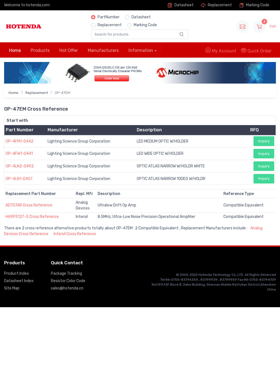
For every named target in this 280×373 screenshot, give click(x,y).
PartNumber (108, 17)
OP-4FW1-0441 (19, 153)
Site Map (11, 288)
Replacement (219, 5)
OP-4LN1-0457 (19, 178)
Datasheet (184, 5)
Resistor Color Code (68, 281)
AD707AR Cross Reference (28, 205)
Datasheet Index (19, 281)
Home (15, 50)
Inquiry (264, 141)
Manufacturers (103, 50)
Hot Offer (68, 50)
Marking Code (257, 5)
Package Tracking (66, 273)
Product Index (16, 273)
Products (40, 50)
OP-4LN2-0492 (20, 166)
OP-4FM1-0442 (19, 141)
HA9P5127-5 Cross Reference (32, 216)
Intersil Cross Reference (75, 234)
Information (141, 50)
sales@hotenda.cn (67, 288)
